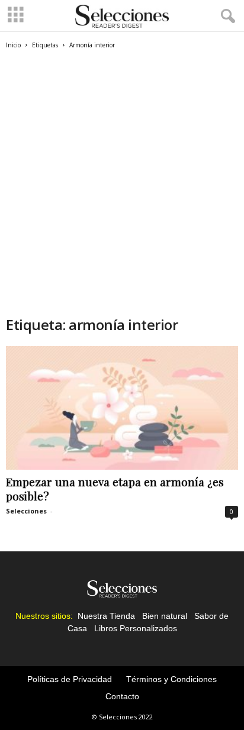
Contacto (122, 696)
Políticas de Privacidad (69, 679)
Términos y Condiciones (171, 679)
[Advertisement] (122, 187)
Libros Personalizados (135, 628)
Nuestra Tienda (106, 616)
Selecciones (26, 510)
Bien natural (164, 616)
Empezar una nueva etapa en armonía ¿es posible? (115, 488)
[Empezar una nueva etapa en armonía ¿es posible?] (122, 408)
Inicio (13, 45)
